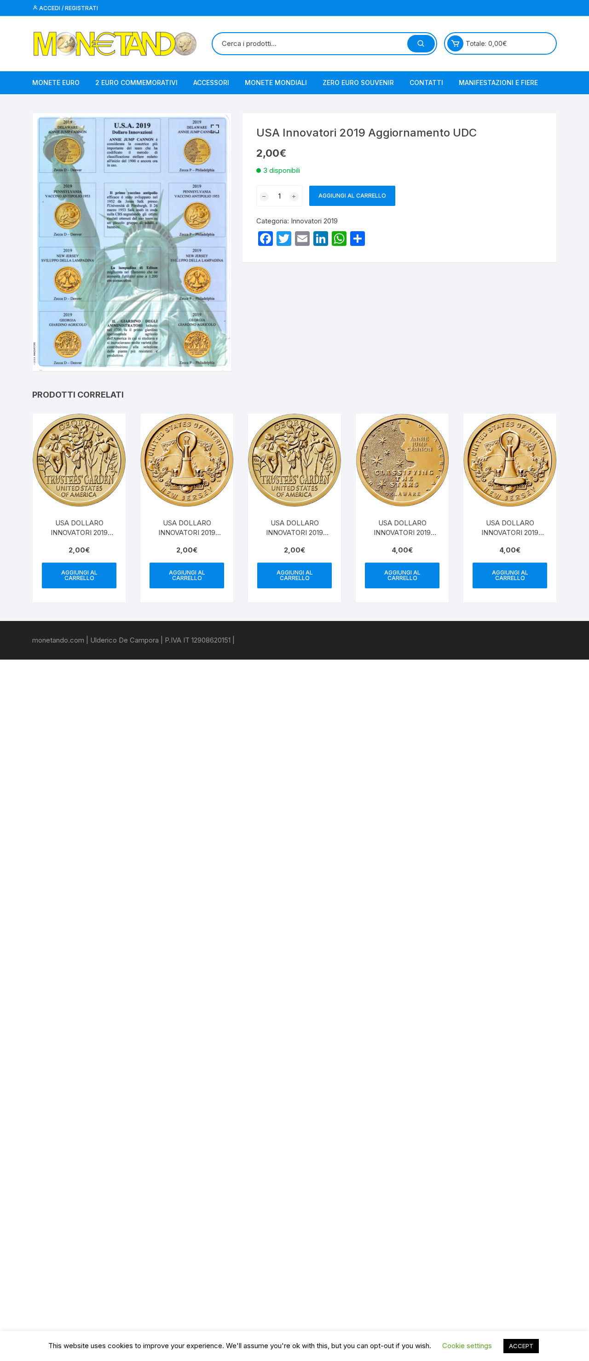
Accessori (211, 82)
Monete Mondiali (276, 82)
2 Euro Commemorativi (136, 82)
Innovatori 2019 (314, 220)
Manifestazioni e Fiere (498, 82)
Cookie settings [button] (467, 1345)
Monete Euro (56, 82)
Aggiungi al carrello (352, 195)
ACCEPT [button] (521, 1346)
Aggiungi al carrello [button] (79, 575)
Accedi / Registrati (68, 8)
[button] (215, 129)
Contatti (426, 82)
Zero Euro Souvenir (358, 82)
